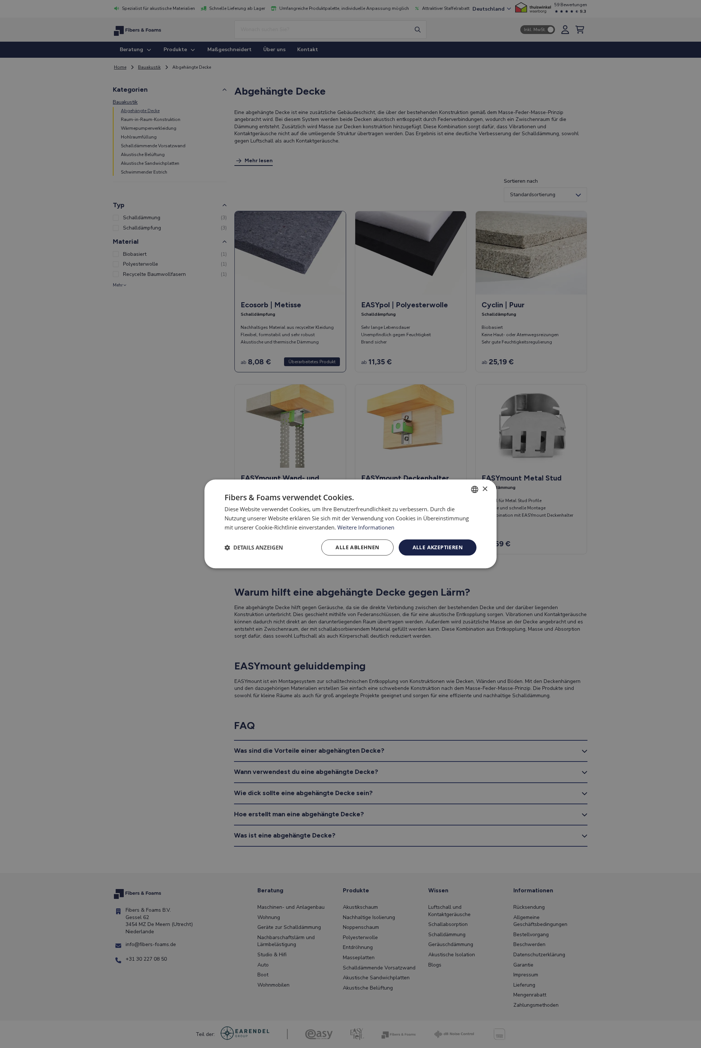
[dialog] (350, 524)
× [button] (484, 489)
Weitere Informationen (365, 527)
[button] (254, 547)
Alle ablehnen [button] (357, 547)
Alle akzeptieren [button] (438, 547)
